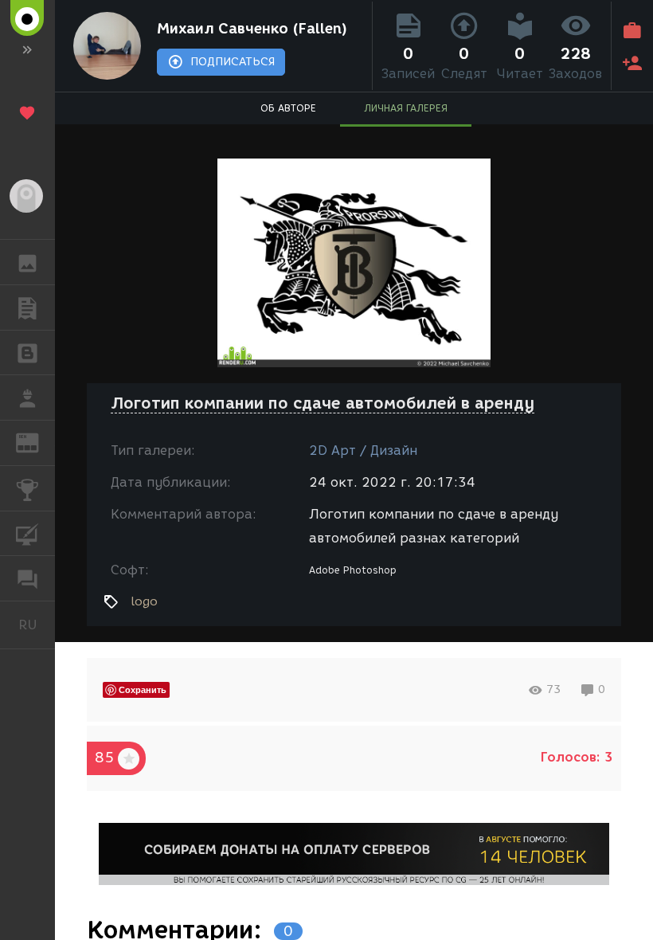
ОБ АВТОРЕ (288, 108)
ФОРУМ (27, 578)
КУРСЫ (27, 533)
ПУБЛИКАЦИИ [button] (27, 307)
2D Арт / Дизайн (363, 450)
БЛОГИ (27, 353)
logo (144, 601)
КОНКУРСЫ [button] (27, 488)
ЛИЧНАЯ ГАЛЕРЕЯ (406, 108)
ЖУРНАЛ (37, 441)
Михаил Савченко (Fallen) (252, 28)
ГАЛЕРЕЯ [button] (27, 262)
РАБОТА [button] (27, 397)
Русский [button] (36, 625)
